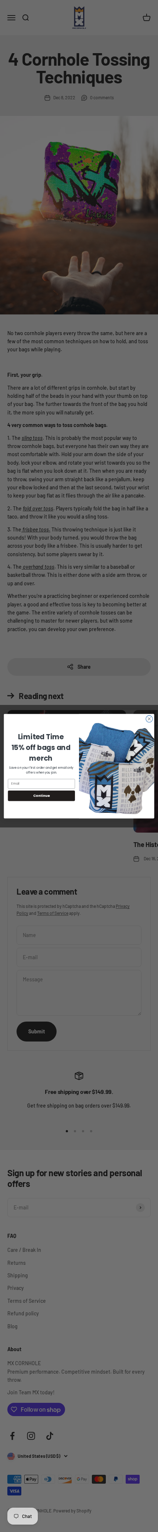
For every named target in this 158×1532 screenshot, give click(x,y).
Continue (41, 795)
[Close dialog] (149, 718)
